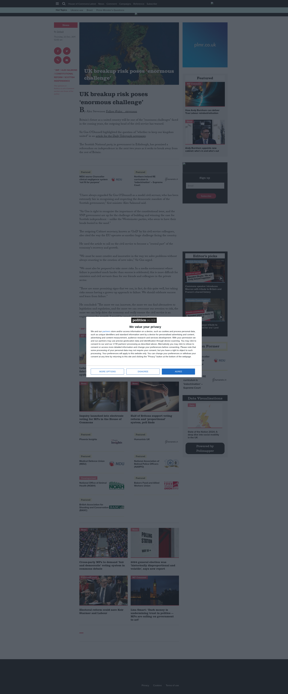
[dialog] (144, 347)
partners (106, 331)
